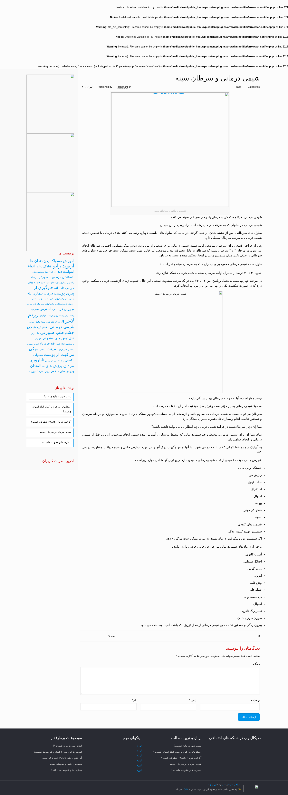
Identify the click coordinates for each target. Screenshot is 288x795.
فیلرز (57, 344)
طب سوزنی (52, 332)
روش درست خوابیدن (48, 315)
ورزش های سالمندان (46, 366)
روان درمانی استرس (55, 309)
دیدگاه (256, 663)
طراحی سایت (234, 784)
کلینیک (185, 789)
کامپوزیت (33, 371)
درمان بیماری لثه (40, 293)
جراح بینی (33, 282)
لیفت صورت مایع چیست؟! (57, 396)
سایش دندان (35, 322)
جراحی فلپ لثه (64, 288)
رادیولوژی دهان (57, 298)
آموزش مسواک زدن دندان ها (52, 261)
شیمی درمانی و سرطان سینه (55, 431)
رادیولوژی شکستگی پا (64, 304)
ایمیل (192, 700)
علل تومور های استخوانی (58, 338)
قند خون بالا (47, 343)
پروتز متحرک (44, 371)
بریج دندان (50, 277)
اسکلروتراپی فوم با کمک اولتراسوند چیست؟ (52, 409)
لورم (139, 745)
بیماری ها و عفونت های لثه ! (56, 442)
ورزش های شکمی (62, 371)
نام (134, 700)
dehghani (123, 86)
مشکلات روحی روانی (54, 360)
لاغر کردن (62, 349)
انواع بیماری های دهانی (43, 272)
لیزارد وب (212, 784)
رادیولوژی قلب (47, 304)
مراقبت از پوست (59, 354)
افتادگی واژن (43, 266)
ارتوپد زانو (63, 266)
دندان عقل (69, 298)
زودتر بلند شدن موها (50, 322)
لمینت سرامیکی (43, 348)
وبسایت (255, 700)
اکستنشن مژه (65, 277)
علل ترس (35, 333)
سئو (224, 784)
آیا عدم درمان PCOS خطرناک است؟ (51, 421)
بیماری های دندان (58, 282)
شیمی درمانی (62, 326)
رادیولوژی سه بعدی (40, 298)
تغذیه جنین (45, 282)
